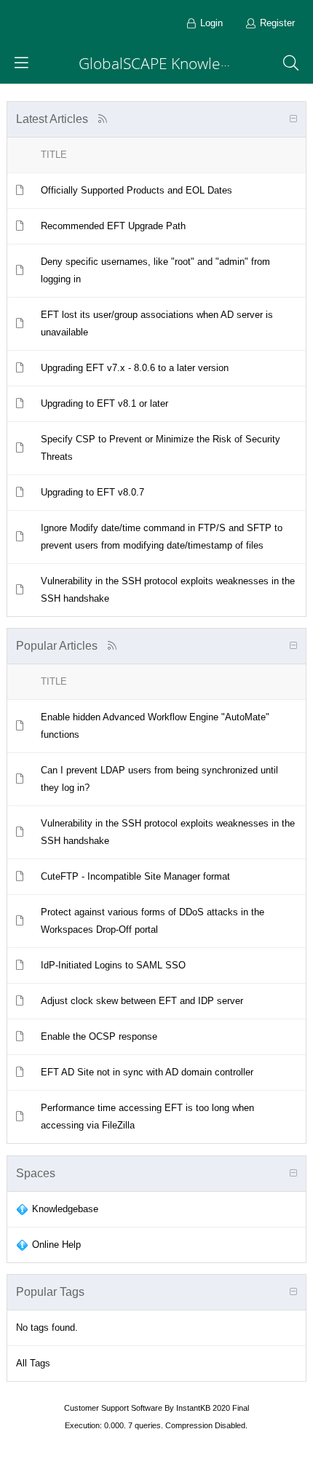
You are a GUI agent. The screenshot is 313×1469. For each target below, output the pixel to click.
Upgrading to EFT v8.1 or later (104, 403)
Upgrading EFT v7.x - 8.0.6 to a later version (135, 367)
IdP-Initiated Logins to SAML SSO (113, 965)
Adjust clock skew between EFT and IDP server (142, 1000)
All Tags (33, 1363)
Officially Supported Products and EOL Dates (136, 190)
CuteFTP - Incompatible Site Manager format (135, 876)
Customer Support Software (113, 1408)
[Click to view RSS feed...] (103, 119)
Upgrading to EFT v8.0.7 (92, 492)
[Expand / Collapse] (293, 119)
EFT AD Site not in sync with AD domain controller (147, 1072)
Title (54, 154)
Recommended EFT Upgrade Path (113, 225)
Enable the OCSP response (99, 1036)
